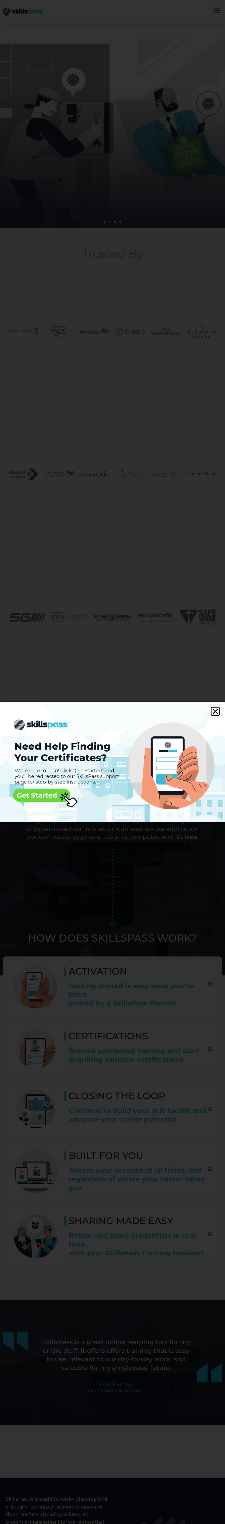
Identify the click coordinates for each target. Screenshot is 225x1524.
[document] (112, 762)
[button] (215, 711)
